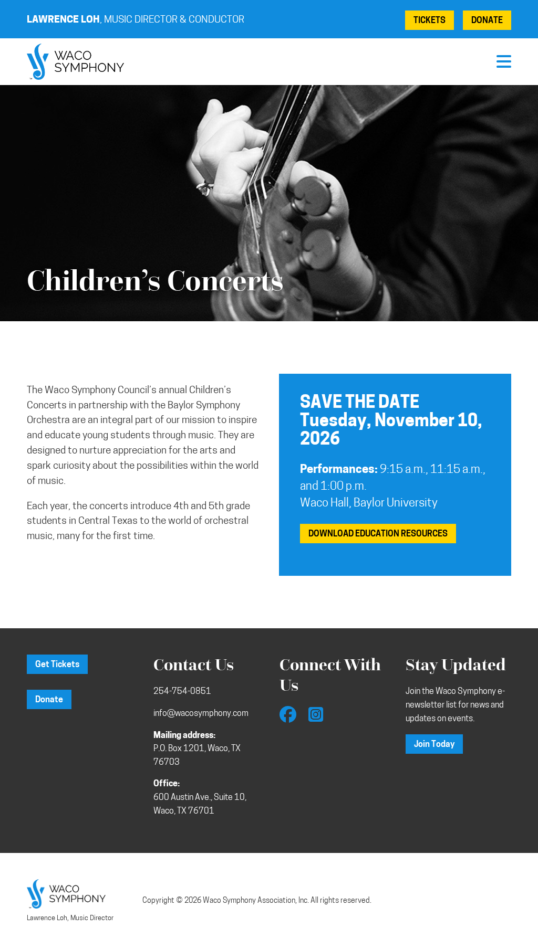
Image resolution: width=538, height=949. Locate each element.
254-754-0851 (182, 692)
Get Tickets (57, 665)
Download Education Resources (378, 534)
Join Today (434, 745)
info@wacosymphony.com (201, 714)
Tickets (429, 21)
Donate (487, 21)
